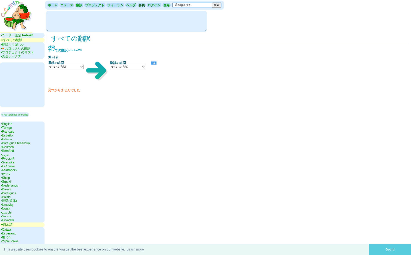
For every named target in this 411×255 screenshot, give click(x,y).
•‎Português (8, 193)
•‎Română (7, 151)
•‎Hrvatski (7, 220)
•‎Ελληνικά (8, 166)
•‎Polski (5, 197)
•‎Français (7, 131)
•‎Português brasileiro (15, 143)
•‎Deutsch (7, 147)
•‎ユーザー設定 (17, 35)
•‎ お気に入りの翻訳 (16, 48)
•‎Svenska (7, 162)
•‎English (6, 124)
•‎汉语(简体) (9, 201)
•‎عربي (5, 154)
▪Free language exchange (14, 114)
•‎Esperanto (8, 233)
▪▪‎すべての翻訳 (11, 40)
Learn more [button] (135, 249)
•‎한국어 (6, 237)
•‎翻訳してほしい (12, 44)
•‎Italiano (6, 139)
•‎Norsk (5, 208)
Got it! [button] (390, 249)
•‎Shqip (5, 177)
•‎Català (6, 229)
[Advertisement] (126, 21)
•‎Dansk (6, 189)
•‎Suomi (6, 216)
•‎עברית (5, 174)
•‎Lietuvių (7, 204)
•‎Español (7, 135)
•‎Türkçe (6, 127)
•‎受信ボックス (11, 56)
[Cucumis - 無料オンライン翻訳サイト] (16, 31)
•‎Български (9, 170)
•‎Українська (9, 241)
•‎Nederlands (9, 185)
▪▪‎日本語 (7, 225)
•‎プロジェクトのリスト (17, 52)
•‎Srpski (6, 181)
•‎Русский (7, 158)
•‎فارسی (6, 212)
